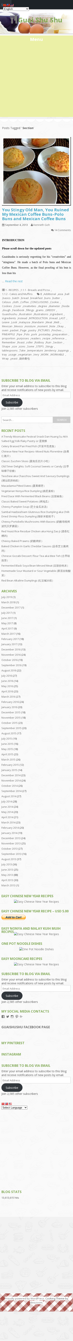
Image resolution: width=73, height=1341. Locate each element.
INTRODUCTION (38, 318)
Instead (22, 318)
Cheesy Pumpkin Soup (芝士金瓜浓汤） (25, 506)
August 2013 (8, 859)
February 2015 (10, 765)
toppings (63, 350)
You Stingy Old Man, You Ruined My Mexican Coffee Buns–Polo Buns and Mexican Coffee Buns (35, 214)
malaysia (24, 322)
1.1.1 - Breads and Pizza (35, 290)
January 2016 (9, 707)
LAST (62, 318)
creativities (29, 306)
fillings (30, 310)
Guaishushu (9, 314)
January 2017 (9, 644)
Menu (36, 39)
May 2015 (7, 749)
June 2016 (7, 681)
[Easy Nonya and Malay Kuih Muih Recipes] (36, 934)
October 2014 (9, 786)
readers (36, 338)
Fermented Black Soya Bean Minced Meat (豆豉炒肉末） (35, 565)
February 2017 (10, 639)
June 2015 (7, 744)
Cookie (54, 302)
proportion (8, 338)
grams (40, 310)
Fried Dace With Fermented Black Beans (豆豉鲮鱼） (33, 496)
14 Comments (62, 230)
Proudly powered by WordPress (24, 1298)
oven (5, 330)
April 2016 (7, 691)
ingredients (9, 318)
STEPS (40, 346)
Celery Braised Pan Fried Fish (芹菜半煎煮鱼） (29, 446)
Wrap (5, 358)
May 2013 (7, 875)
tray (4, 354)
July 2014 (6, 801)
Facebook (18, 310)
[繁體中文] (7, 1104)
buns (47, 298)
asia (60, 294)
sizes (22, 346)
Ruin (48, 342)
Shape (6, 346)
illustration (25, 314)
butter (56, 298)
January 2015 (9, 770)
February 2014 (10, 827)
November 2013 (11, 843)
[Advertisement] (36, 80)
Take (22, 350)
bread (25, 298)
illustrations (41, 314)
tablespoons (10, 350)
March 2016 (8, 696)
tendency (50, 350)
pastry (32, 330)
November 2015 (11, 717)
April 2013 (7, 880)
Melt (56, 322)
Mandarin (38, 322)
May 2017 (7, 623)
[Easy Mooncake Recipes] (36, 964)
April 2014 (7, 817)
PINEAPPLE (8, 334)
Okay (60, 326)
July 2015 (6, 738)
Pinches (56, 330)
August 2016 (8, 670)
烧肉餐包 (24, 358)
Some (30, 346)
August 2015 (8, 733)
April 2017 (7, 628)
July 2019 (6, 597)
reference (58, 338)
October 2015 (9, 723)
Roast (21, 342)
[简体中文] (3, 1104)
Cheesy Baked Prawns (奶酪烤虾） (22, 541)
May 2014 (7, 812)
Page (23, 330)
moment (43, 326)
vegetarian (25, 354)
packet (14, 330)
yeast (14, 358)
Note (52, 326)
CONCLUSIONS (39, 302)
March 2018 (8, 602)
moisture (30, 326)
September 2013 (11, 854)
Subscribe (12, 402)
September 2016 (11, 665)
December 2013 (10, 838)
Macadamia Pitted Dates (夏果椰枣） (23, 486)
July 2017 (6, 613)
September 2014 (11, 791)
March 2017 (8, 634)
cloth (16, 302)
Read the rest (14, 281)
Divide (66, 306)
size (14, 346)
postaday (45, 334)
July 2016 (6, 675)
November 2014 (11, 780)
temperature (35, 350)
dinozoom (36, 1302)
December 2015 (10, 712)
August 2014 (8, 796)
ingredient (56, 314)
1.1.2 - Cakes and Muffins (17, 294)
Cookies (7, 306)
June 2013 (7, 869)
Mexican (7, 326)
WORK (45, 354)
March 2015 (8, 759)
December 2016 (10, 649)
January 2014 (9, 833)
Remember (9, 342)
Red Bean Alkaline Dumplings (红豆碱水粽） (28, 580)
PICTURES (44, 330)
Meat (49, 322)
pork (34, 334)
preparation (60, 334)
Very (36, 354)
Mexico (18, 326)
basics (7, 298)
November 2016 (11, 654)
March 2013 (8, 885)
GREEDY (50, 310)
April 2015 (7, 754)
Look (14, 322)
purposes (23, 338)
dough (7, 310)
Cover (17, 306)
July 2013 (6, 864)
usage (12, 354)
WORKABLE (57, 354)
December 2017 (10, 607)
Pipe (19, 334)
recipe (46, 338)
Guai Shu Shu (40, 19)
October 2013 (9, 848)
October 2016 (9, 660)
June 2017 (7, 618)
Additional (50, 294)
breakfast (36, 298)
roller (29, 342)
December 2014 (10, 775)
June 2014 (7, 807)
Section (57, 342)
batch (15, 298)
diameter (54, 306)
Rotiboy (39, 342)
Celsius (6, 302)
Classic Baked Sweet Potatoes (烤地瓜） (25, 501)
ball (67, 294)
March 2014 (8, 822)
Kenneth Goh (41, 225)
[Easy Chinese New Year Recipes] (36, 901)
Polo (27, 334)
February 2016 (10, 702)
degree (42, 306)
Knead (53, 318)
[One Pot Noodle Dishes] (36, 949)
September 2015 (11, 728)
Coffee (24, 302)
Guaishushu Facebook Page (25, 1027)
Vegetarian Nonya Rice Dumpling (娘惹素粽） (28, 491)
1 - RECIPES (12, 290)
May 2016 (7, 686)
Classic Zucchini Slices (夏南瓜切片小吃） (26, 461)
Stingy (49, 346)
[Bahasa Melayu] (10, 1104)
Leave (6, 322)
